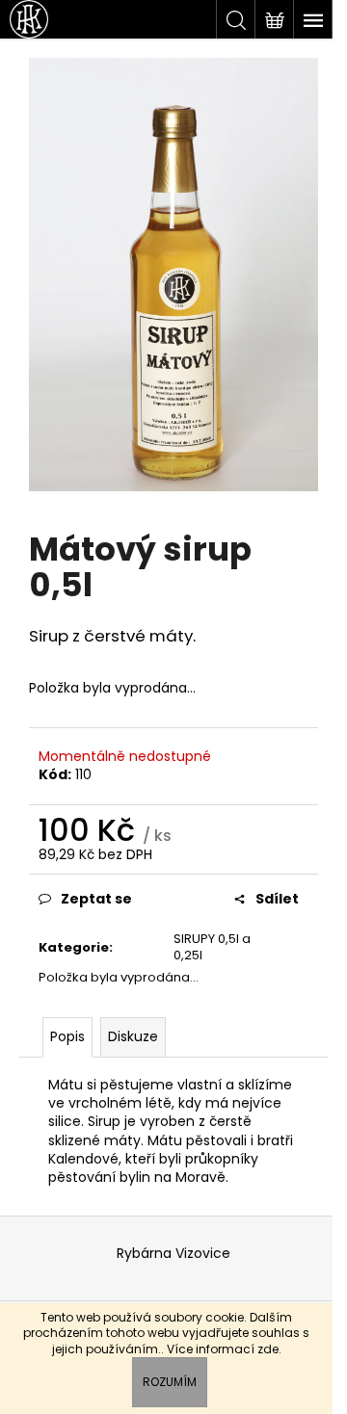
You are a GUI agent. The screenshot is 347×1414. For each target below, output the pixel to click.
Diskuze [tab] (133, 1036)
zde (268, 1349)
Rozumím (170, 1382)
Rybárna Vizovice (173, 1253)
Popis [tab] (67, 1036)
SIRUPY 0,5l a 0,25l (212, 947)
